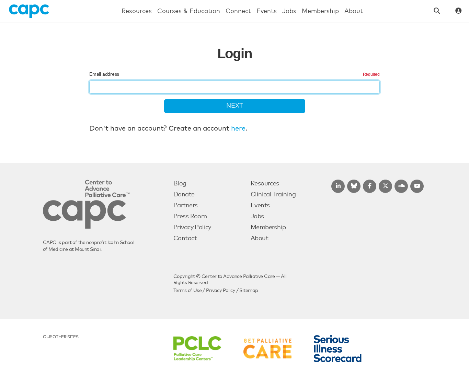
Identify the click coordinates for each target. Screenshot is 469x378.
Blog (179, 184)
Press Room (190, 217)
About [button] (353, 11)
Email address (104, 74)
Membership (268, 227)
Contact (185, 238)
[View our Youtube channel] (417, 186)
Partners (185, 206)
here (238, 128)
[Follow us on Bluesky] (354, 186)
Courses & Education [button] (188, 11)
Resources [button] (137, 11)
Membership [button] (320, 11)
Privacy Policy (192, 227)
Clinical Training (273, 195)
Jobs (257, 217)
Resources (265, 184)
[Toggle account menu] (458, 11)
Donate (184, 195)
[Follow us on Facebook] (369, 186)
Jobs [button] (289, 11)
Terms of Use (187, 290)
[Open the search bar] (437, 11)
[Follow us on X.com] (385, 186)
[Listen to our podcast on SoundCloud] (401, 186)
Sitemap (248, 290)
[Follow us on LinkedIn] (338, 186)
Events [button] (266, 11)
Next (234, 106)
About (259, 238)
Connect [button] (238, 11)
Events (260, 206)
